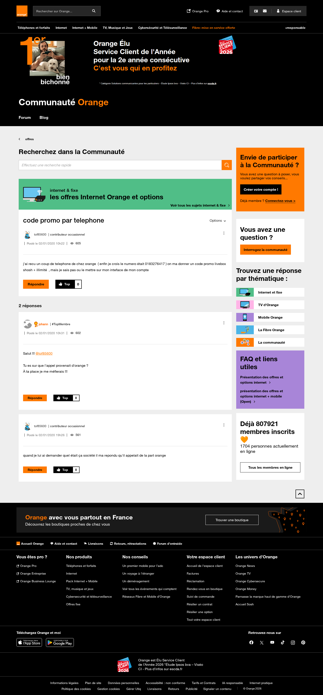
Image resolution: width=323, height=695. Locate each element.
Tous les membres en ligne (270, 467)
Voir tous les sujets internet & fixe (198, 205)
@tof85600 (44, 353)
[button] (223, 233)
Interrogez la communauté (265, 249)
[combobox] (120, 165)
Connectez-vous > (280, 200)
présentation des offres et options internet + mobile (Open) (261, 396)
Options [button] (216, 220)
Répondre (36, 284)
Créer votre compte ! (261, 189)
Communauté (64, 101)
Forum (25, 117)
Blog (44, 117)
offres (29, 139)
